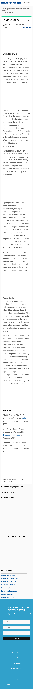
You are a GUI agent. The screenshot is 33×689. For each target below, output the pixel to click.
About (14, 501)
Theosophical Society (11, 435)
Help (16, 657)
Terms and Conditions (16, 674)
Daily (16, 679)
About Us (19, 652)
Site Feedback (16, 663)
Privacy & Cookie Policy (16, 668)
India (24, 418)
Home (12, 652)
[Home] (11, 3)
